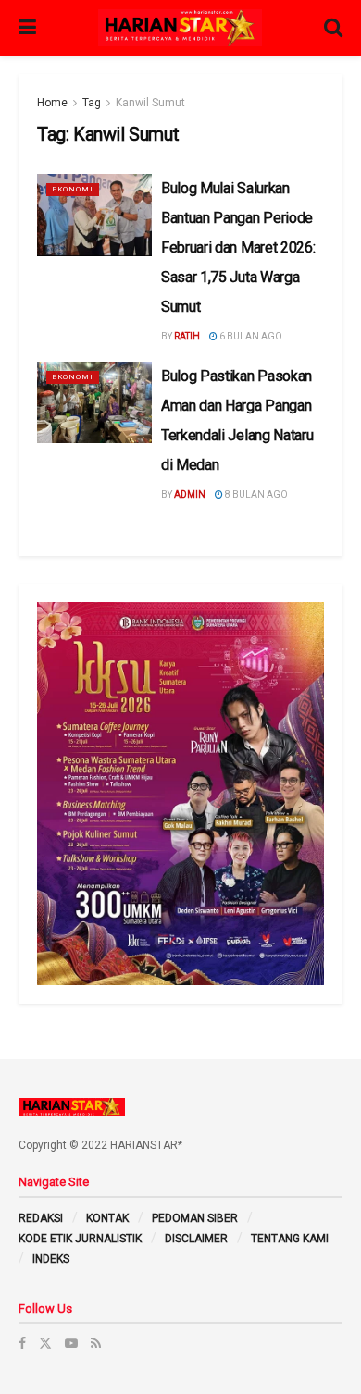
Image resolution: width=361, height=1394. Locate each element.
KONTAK (107, 1218)
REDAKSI (41, 1218)
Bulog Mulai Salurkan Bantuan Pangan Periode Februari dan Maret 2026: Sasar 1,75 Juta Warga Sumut (238, 247)
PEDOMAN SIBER (195, 1218)
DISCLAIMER (196, 1238)
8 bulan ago (255, 494)
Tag (91, 102)
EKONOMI (72, 189)
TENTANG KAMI (290, 1238)
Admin (189, 494)
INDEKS (50, 1258)
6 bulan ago (250, 336)
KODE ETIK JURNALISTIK (80, 1238)
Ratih (187, 336)
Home (52, 102)
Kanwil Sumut (150, 102)
